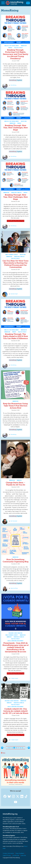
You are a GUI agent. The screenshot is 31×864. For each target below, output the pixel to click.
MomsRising (24, 45)
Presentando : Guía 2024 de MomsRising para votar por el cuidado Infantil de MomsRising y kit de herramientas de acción (15, 647)
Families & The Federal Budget (11, 45)
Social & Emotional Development (16, 640)
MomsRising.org (14, 3)
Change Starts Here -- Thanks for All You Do (15, 483)
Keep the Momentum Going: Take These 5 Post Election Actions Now (15, 405)
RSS (4, 753)
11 (18, 748)
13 (22, 748)
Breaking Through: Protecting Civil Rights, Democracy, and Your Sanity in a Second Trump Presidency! (15, 54)
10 (16, 748)
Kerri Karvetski (14, 521)
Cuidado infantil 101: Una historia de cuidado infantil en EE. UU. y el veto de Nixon (15, 711)
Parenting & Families (16, 192)
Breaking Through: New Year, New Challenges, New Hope (15, 127)
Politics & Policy (18, 47)
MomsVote (19, 480)
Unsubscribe (15, 855)
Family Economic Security (11, 254)
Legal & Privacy (7, 855)
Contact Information (8, 853)
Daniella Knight (14, 293)
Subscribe (23, 855)
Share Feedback (20, 853)
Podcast (10, 47)
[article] (15, 51)
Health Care (24, 121)
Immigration (24, 330)
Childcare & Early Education (15, 633)
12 (20, 748)
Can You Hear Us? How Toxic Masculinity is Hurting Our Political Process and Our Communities (15, 264)
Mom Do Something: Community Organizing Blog (15, 560)
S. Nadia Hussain (14, 678)
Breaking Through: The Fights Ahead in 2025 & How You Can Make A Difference (15, 336)
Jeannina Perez (14, 588)
